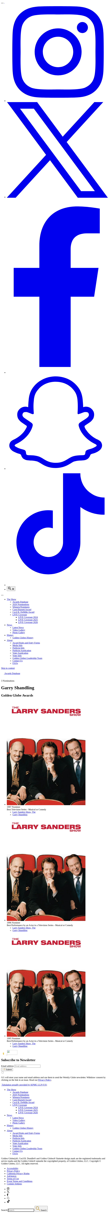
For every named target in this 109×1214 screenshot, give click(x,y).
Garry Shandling (19, 814)
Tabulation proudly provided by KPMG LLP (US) (24, 1085)
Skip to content (8, 668)
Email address (7, 1066)
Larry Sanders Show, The (23, 812)
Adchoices (11, 1176)
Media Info (17, 645)
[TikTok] (57, 585)
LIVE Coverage (19, 614)
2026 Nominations (20, 604)
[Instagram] (57, 101)
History (10, 635)
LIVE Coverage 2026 (28, 622)
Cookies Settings (14, 1184)
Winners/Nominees (21, 607)
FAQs (15, 663)
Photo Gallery (18, 632)
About (9, 640)
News (9, 625)
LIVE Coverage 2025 (28, 620)
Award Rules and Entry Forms (26, 643)
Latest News (18, 627)
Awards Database (20, 602)
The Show (11, 599)
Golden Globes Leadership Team (27, 658)
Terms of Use (13, 1178)
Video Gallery (18, 630)
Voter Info (17, 655)
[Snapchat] (57, 468)
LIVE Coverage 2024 (28, 617)
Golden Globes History (22, 638)
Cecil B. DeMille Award (23, 612)
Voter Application (20, 653)
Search (4, 1210)
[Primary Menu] (2, 3)
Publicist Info (18, 648)
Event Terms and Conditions (19, 1181)
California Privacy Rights (18, 1173)
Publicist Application (21, 650)
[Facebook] (57, 372)
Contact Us (17, 661)
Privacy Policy (44, 1080)
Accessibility (12, 1168)
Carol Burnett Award (21, 609)
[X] (57, 197)
